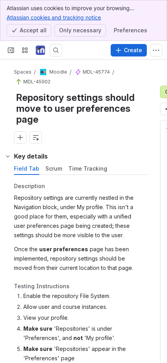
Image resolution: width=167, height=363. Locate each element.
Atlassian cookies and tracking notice (54, 17)
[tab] (26, 168)
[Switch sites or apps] (25, 50)
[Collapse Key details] (7, 156)
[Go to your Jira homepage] (40, 50)
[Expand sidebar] (11, 50)
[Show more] (156, 50)
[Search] (56, 50)
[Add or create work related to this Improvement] (20, 137)
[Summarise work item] (36, 137)
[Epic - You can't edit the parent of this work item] (78, 72)
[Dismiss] (156, 320)
